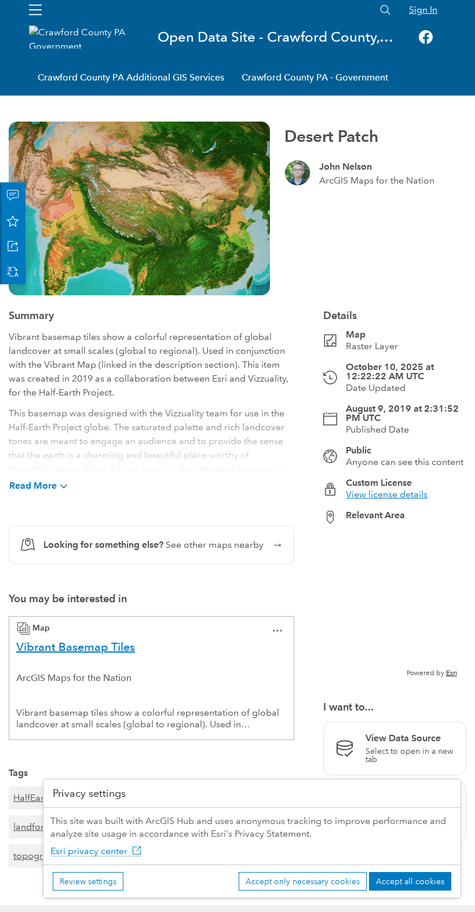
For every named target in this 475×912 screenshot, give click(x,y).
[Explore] (394, 605)
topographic (39, 855)
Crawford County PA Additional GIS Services (131, 77)
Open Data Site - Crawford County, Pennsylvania (276, 36)
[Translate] (12, 271)
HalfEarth (32, 797)
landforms (34, 826)
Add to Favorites (12, 220)
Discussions (12, 195)
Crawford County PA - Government (315, 77)
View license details (386, 494)
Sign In (423, 9)
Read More (33, 485)
